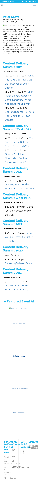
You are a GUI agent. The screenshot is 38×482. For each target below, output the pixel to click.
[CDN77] (19, 363)
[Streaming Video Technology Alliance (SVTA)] (26, 395)
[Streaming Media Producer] (19, 428)
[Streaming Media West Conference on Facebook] (13, 462)
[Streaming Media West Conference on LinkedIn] (13, 456)
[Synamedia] (19, 381)
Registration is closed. (29, 1)
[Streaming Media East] (18, 308)
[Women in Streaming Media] (19, 404)
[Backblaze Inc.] (19, 329)
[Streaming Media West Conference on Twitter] (13, 450)
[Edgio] (19, 372)
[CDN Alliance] (11, 395)
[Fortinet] (19, 338)
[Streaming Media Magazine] (11, 419)
